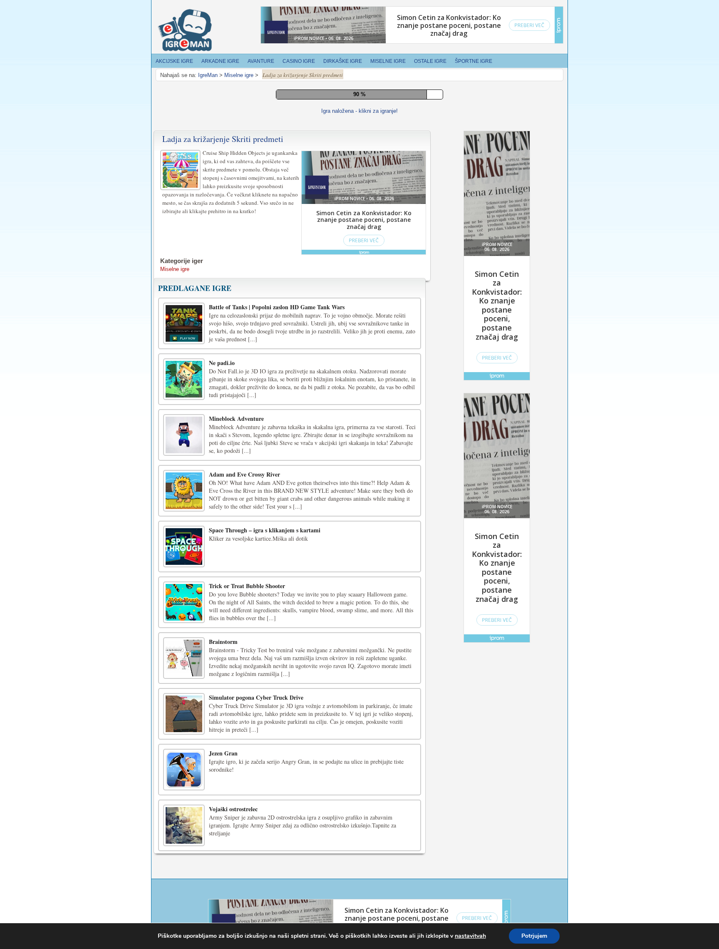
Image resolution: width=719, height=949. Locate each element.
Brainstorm (223, 833)
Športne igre (473, 61)
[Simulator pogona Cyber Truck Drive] (184, 905)
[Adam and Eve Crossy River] (184, 682)
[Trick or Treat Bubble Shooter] (184, 794)
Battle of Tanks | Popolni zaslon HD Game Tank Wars (277, 498)
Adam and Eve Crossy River (244, 665)
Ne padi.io (222, 554)
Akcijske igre (174, 61)
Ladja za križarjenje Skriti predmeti (222, 330)
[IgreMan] (185, 30)
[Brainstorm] (184, 849)
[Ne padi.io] (184, 570)
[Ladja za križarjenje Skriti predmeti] (181, 360)
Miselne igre (388, 61)
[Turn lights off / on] (355, 297)
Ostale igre (430, 61)
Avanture (261, 61)
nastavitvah (470, 936)
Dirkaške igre (342, 61)
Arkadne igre (220, 61)
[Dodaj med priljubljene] (373, 296)
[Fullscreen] (336, 297)
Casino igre (299, 61)
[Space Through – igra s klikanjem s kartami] (184, 738)
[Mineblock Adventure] (184, 626)
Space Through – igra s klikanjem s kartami (264, 721)
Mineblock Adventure (236, 610)
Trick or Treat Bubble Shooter (247, 777)
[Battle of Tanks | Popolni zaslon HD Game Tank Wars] (184, 515)
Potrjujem (534, 936)
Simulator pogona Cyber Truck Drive (256, 888)
